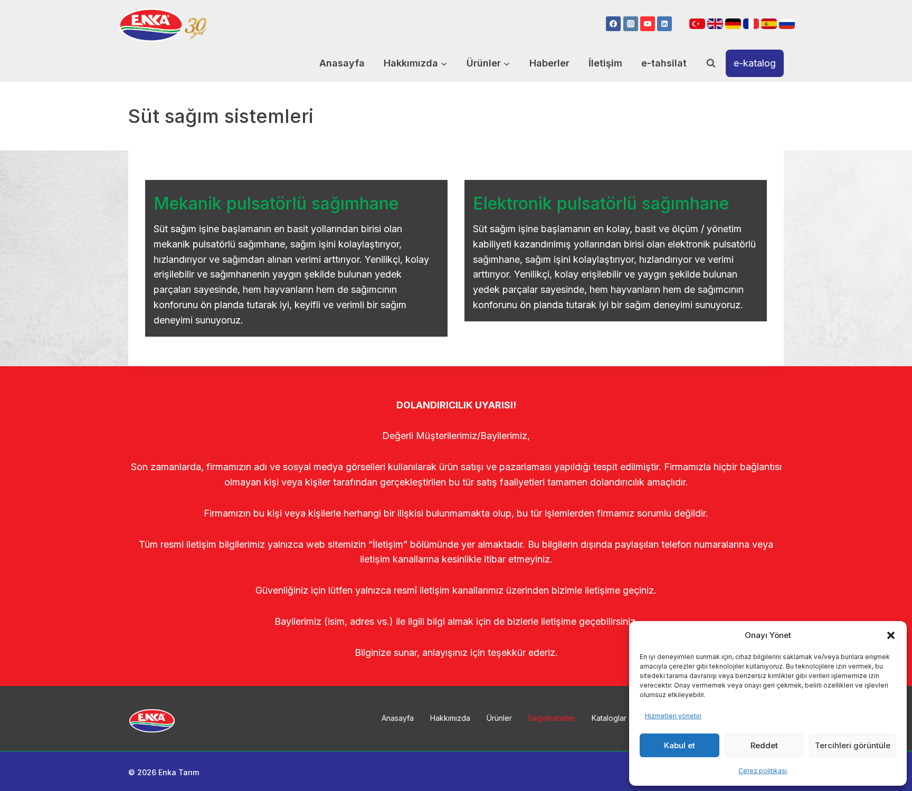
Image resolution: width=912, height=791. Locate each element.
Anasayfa (342, 63)
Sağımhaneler (551, 717)
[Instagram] (630, 23)
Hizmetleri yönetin (673, 716)
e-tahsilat (664, 63)
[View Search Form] (710, 63)
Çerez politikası (762, 771)
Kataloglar (609, 717)
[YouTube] (647, 23)
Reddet (764, 745)
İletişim (605, 63)
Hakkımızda (450, 717)
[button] (891, 635)
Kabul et (679, 745)
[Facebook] (613, 23)
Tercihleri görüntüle (852, 745)
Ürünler (499, 717)
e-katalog (755, 63)
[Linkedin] (664, 23)
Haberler (549, 63)
